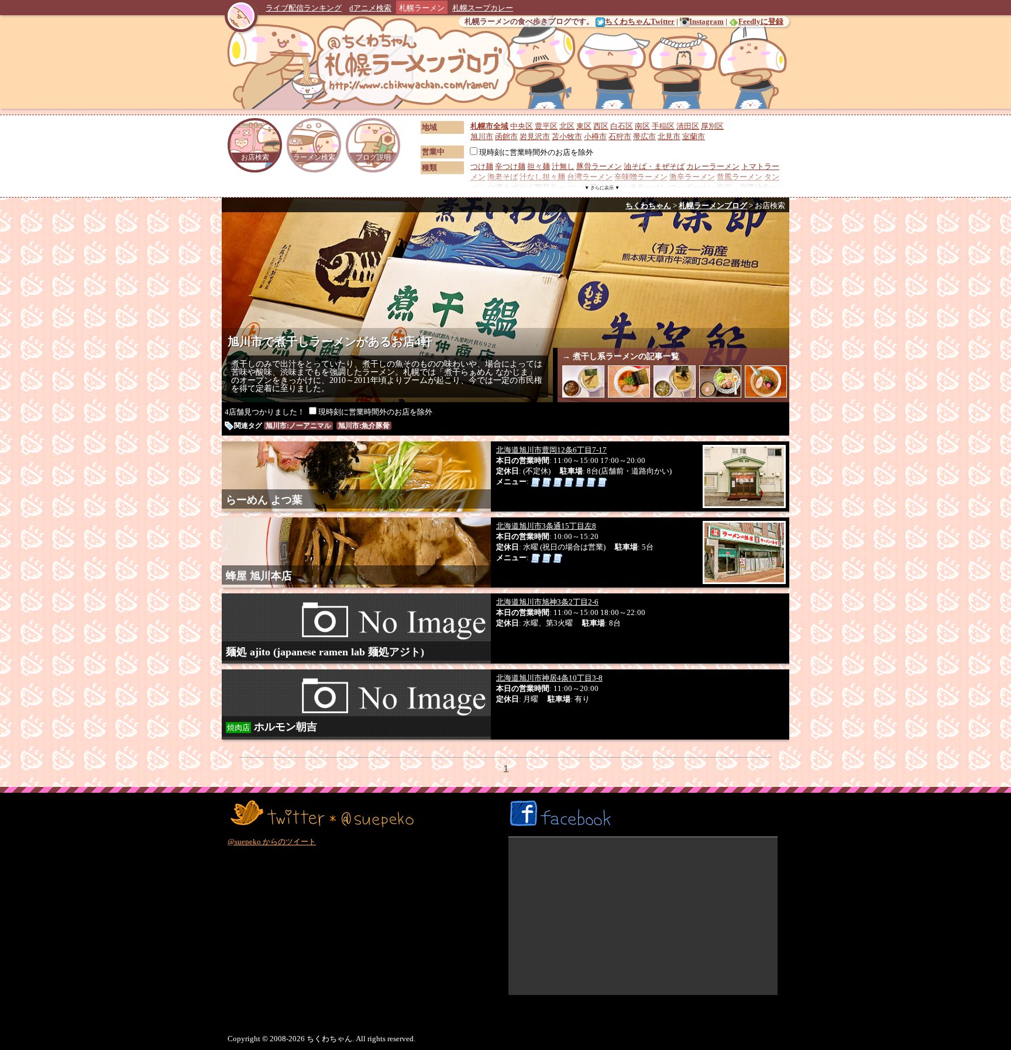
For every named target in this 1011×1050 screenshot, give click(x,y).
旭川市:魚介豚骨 (364, 426)
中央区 (521, 126)
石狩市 (619, 136)
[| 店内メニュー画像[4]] (568, 481)
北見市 (669, 136)
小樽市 (595, 136)
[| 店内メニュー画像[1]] (535, 481)
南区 (642, 126)
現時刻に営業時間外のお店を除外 (536, 152)
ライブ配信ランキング (304, 8)
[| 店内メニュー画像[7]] (602, 481)
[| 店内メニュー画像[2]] (546, 481)
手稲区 (663, 126)
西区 (600, 126)
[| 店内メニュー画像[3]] (557, 481)
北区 (567, 126)
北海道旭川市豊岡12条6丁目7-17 (551, 449)
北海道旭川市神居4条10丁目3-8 (549, 677)
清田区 (687, 126)
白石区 (621, 126)
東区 (584, 126)
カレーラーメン (713, 166)
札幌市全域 (489, 126)
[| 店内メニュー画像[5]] (579, 481)
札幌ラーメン (422, 8)
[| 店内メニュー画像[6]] (591, 481)
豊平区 (546, 126)
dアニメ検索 (370, 8)
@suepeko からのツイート (272, 841)
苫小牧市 (567, 136)
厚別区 (712, 126)
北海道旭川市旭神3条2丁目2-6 (547, 601)
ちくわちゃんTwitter (640, 21)
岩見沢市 (535, 136)
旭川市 (481, 136)
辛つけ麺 (510, 166)
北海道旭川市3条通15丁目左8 (546, 525)
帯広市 (644, 136)
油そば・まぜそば (654, 166)
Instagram (706, 21)
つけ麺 (481, 166)
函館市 (506, 136)
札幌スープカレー (482, 8)
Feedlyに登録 (760, 21)
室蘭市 (693, 136)
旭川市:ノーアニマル (298, 426)
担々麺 (538, 166)
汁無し (563, 166)
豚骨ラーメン (599, 166)
